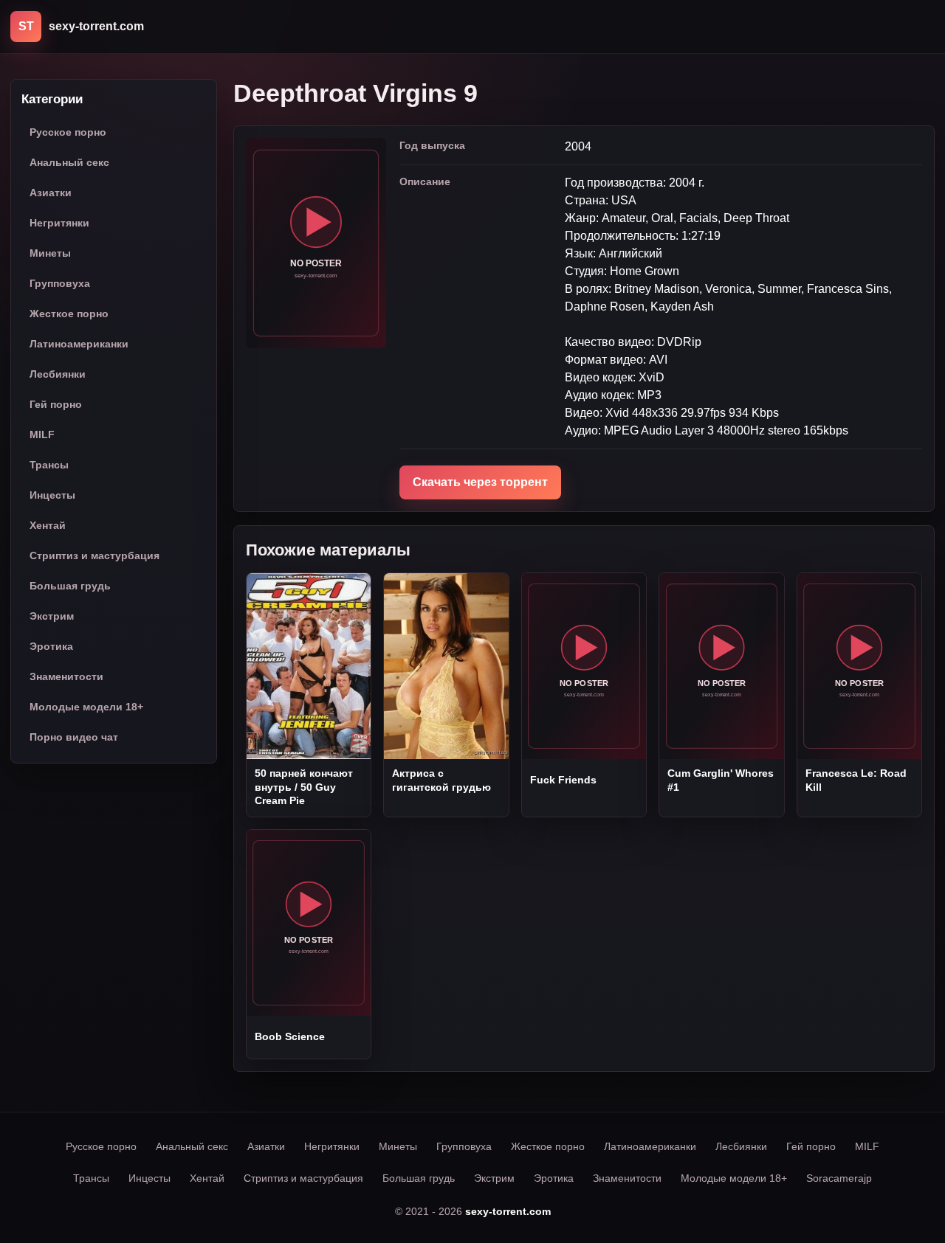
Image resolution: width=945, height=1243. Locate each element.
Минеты (50, 254)
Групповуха (60, 284)
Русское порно (68, 133)
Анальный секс (69, 163)
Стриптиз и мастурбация (94, 556)
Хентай (48, 526)
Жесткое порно (69, 314)
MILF (42, 435)
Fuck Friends (563, 780)
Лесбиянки (58, 375)
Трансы (49, 465)
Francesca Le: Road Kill (856, 779)
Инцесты (52, 496)
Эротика (51, 647)
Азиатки (51, 193)
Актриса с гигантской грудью (441, 779)
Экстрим (52, 617)
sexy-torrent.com (508, 1211)
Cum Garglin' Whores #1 (720, 779)
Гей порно (56, 405)
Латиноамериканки (79, 344)
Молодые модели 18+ (86, 707)
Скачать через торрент (480, 482)
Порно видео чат (74, 738)
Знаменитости (66, 677)
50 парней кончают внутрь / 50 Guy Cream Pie (304, 786)
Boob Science (290, 1036)
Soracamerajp (839, 1178)
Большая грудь (70, 586)
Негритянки (59, 223)
